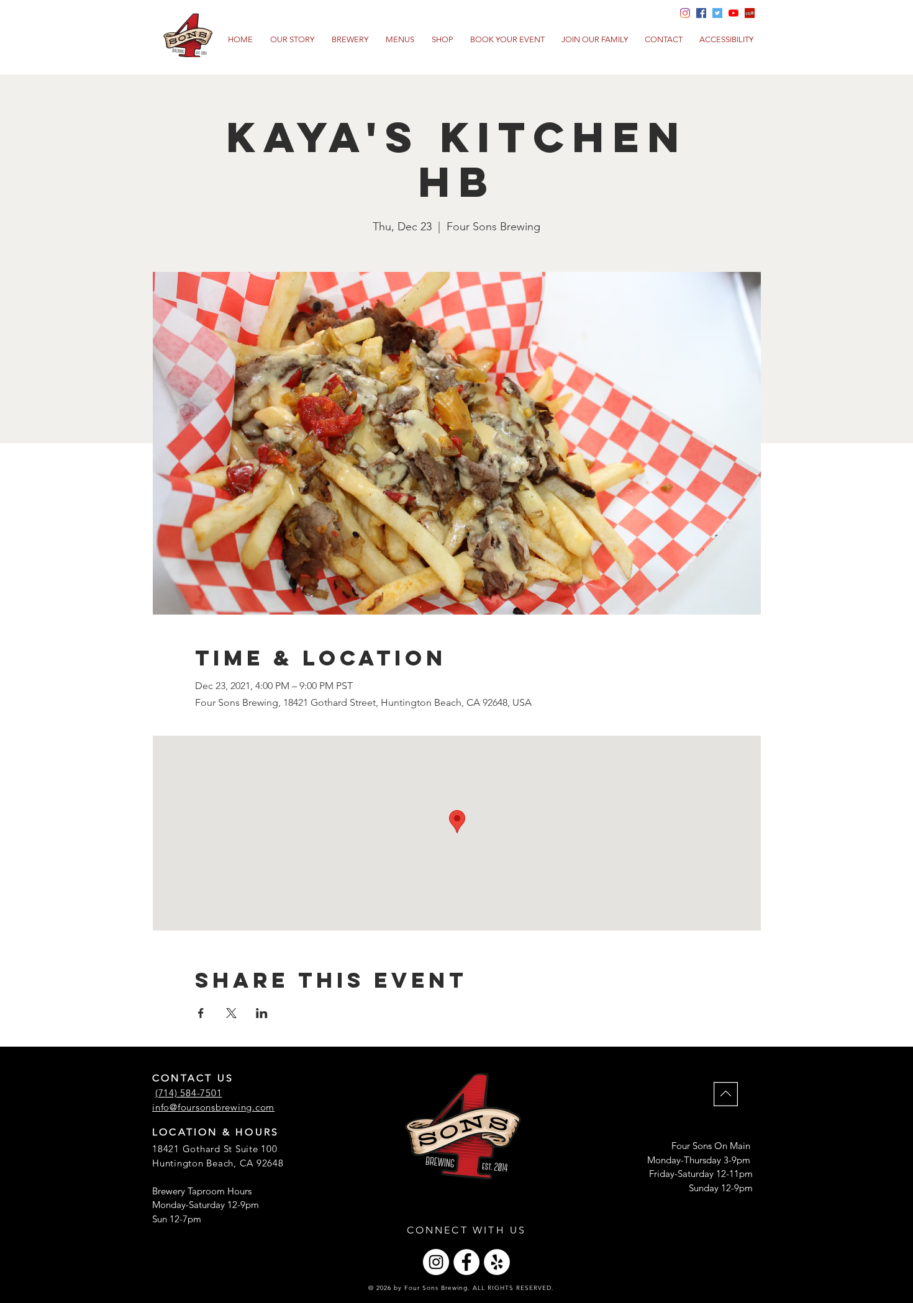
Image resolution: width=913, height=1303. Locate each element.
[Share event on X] (231, 1013)
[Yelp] (750, 13)
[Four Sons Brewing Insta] (685, 13)
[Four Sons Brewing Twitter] (717, 13)
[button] (400, 39)
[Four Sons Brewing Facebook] (701, 13)
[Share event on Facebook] (201, 1013)
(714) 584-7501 (188, 1093)
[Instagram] (436, 1262)
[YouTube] (733, 13)
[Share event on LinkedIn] (262, 1013)
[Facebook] (466, 1262)
